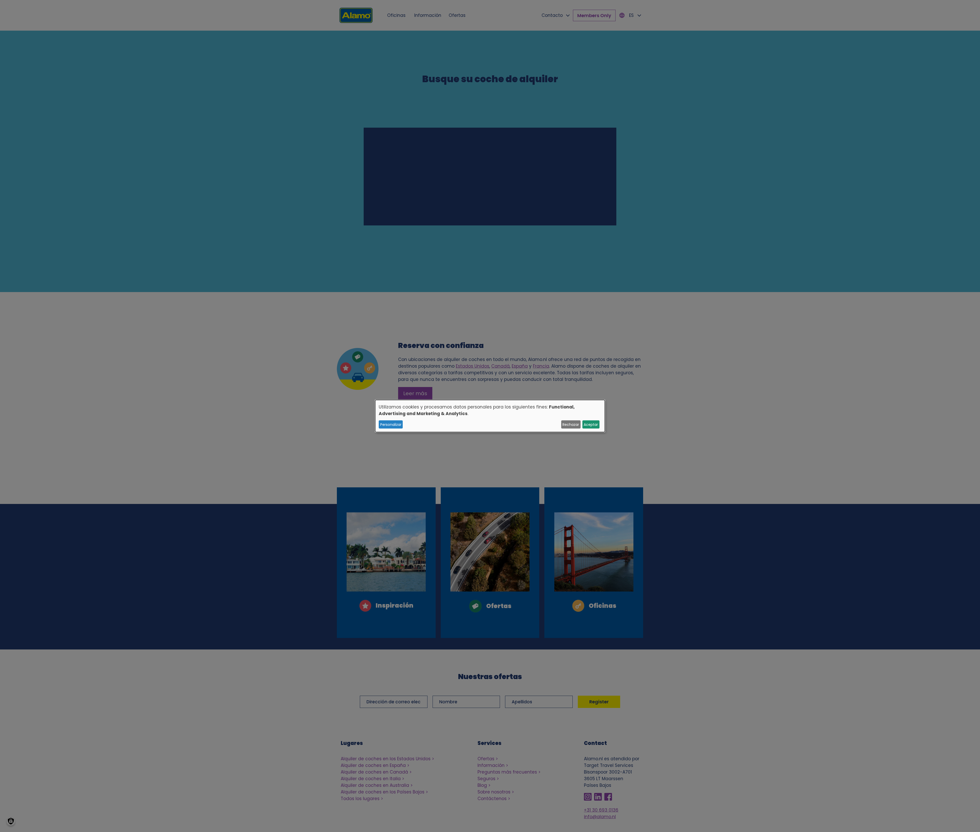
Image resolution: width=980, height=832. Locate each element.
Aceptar (591, 424)
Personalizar (390, 424)
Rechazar (570, 424)
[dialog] (490, 416)
